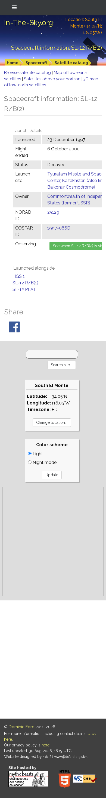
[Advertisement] (53, 541)
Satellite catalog (71, 63)
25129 (53, 212)
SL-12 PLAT (24, 289)
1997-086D (58, 228)
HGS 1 (19, 276)
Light (37, 453)
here (45, 745)
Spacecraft (37, 63)
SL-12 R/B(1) (25, 282)
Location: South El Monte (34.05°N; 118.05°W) (83, 26)
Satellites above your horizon (53, 78)
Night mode (44, 462)
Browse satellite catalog (28, 72)
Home (12, 63)
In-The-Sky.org (28, 23)
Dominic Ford (22, 726)
